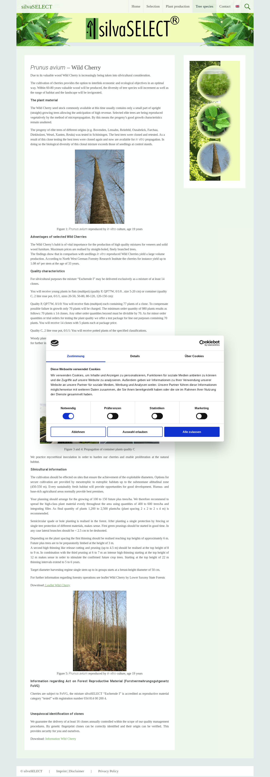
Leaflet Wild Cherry (57, 585)
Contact (224, 6)
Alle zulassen (192, 432)
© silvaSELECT (31, 771)
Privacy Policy (108, 771)
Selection (153, 6)
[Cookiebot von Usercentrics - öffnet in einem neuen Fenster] (202, 343)
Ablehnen (78, 432)
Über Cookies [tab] (194, 356)
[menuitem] (237, 6)
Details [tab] (135, 356)
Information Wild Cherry (60, 738)
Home (136, 6)
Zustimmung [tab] (76, 356)
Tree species (204, 6)
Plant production (178, 6)
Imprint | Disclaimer (70, 771)
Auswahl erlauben (135, 432)
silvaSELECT (36, 7)
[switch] (112, 416)
